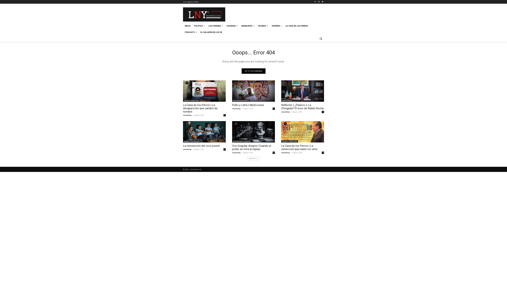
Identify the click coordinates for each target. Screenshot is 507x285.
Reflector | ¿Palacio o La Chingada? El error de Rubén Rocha (302, 106)
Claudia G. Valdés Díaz (191, 100)
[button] (321, 38)
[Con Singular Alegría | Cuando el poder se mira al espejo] (253, 131)
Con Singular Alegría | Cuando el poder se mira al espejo (251, 147)
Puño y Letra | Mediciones (248, 105)
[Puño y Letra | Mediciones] (253, 91)
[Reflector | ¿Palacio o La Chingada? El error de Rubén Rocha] (302, 91)
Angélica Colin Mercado (192, 141)
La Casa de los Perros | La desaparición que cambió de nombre (200, 108)
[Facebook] (315, 1)
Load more (252, 158)
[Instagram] (318, 1)
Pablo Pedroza (287, 100)
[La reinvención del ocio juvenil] (204, 131)
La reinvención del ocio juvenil (201, 145)
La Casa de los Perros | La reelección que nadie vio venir (299, 147)
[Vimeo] (322, 1)
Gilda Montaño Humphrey (241, 141)
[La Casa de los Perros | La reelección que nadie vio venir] (302, 131)
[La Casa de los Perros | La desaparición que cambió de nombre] (204, 91)
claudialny (187, 115)
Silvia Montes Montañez (241, 100)
